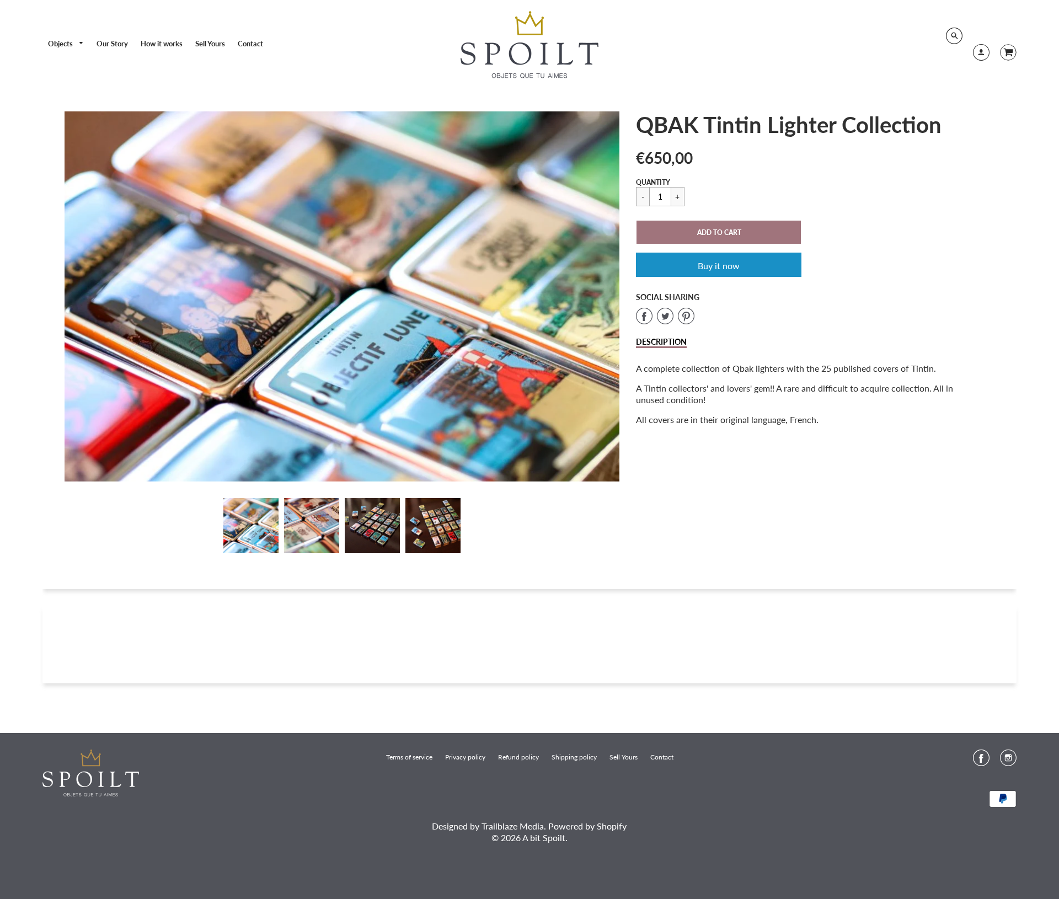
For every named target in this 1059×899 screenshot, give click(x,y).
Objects (61, 43)
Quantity (653, 182)
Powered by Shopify (587, 826)
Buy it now (719, 265)
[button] (718, 232)
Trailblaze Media (513, 826)
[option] (342, 296)
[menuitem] (66, 43)
